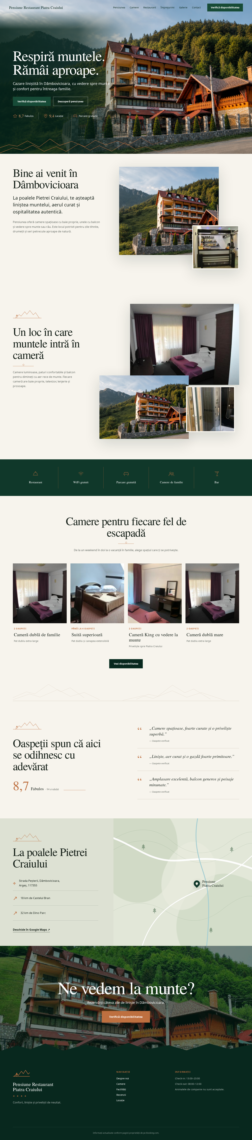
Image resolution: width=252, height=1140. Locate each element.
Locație (120, 1100)
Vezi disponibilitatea (126, 663)
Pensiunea (119, 7)
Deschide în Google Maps (31, 930)
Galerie (183, 7)
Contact (196, 7)
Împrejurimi (168, 7)
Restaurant (149, 7)
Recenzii (121, 1094)
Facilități (121, 1089)
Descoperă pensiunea (70, 101)
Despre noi (122, 1078)
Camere (134, 7)
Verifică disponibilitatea (225, 7)
